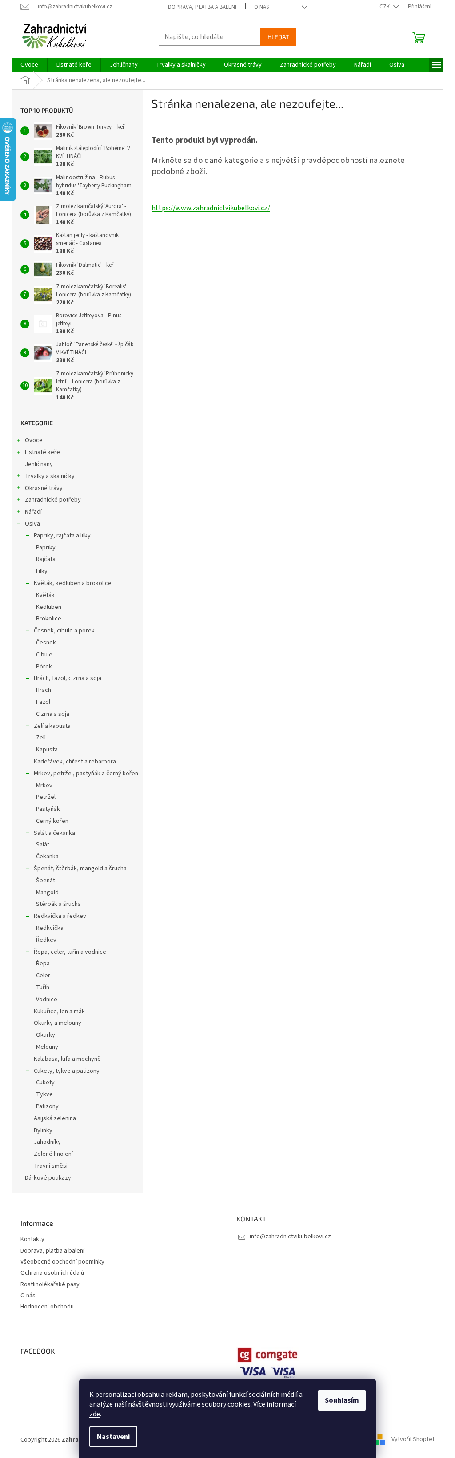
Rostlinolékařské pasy (50, 1284)
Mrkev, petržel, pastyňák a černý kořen (86, 773)
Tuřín (42, 987)
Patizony (47, 1106)
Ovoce (34, 440)
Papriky (46, 547)
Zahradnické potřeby (53, 499)
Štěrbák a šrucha (58, 904)
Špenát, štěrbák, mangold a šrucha (80, 868)
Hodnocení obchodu (47, 1307)
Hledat (278, 36)
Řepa (43, 963)
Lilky (42, 571)
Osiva (32, 523)
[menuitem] (29, 65)
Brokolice (48, 618)
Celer (43, 975)
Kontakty (32, 1239)
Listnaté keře (42, 452)
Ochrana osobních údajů (52, 1273)
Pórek (44, 666)
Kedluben (48, 607)
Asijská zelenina (55, 1118)
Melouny (47, 1047)
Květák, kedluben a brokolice (73, 583)
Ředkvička (50, 928)
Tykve (44, 1094)
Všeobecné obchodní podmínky (62, 1262)
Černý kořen (52, 821)
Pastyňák (48, 809)
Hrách (43, 690)
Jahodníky (47, 1142)
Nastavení (113, 1437)
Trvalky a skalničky (50, 476)
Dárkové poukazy (48, 1178)
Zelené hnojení (53, 1154)
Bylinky (43, 1130)
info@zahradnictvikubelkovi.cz (290, 1236)
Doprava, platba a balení (202, 7)
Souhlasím (342, 1400)
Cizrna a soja (52, 714)
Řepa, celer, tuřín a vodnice (70, 952)
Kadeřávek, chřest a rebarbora (75, 761)
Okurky (45, 1035)
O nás (261, 7)
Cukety (45, 1082)
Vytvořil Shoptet (413, 1439)
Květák (45, 595)
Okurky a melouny (57, 1023)
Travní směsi (51, 1166)
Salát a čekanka (54, 833)
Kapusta (47, 749)
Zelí (41, 737)
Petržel (46, 797)
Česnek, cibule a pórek (64, 630)
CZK (385, 7)
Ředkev (46, 940)
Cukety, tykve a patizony (67, 1071)
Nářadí (33, 511)
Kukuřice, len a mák (59, 1011)
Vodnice (46, 999)
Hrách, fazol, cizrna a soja (67, 678)
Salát (42, 844)
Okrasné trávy (44, 488)
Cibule (44, 654)
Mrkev (44, 785)
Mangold (47, 892)
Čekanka (47, 856)
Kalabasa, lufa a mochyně (67, 1059)
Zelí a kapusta (52, 726)
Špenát (45, 880)
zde (94, 1414)
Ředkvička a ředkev (60, 916)
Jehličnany (39, 464)
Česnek (46, 642)
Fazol (43, 702)
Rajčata (46, 559)
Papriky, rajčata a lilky (62, 535)
